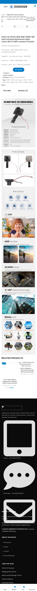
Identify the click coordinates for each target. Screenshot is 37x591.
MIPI (30, 80)
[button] (15, 368)
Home (3, 14)
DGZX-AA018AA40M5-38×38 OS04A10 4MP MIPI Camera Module (27, 370)
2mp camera (18, 80)
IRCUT (25, 80)
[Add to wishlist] (15, 364)
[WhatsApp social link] (21, 1)
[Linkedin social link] (18, 1)
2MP (12, 80)
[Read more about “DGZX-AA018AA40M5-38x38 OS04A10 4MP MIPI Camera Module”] (33, 368)
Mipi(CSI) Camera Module (15, 14)
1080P (8, 80)
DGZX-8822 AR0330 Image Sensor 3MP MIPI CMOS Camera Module (9, 381)
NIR (20, 82)
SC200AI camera (28, 82)
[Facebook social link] (16, 1)
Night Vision (14, 82)
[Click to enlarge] (5, 19)
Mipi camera (6, 82)
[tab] (7, 90)
